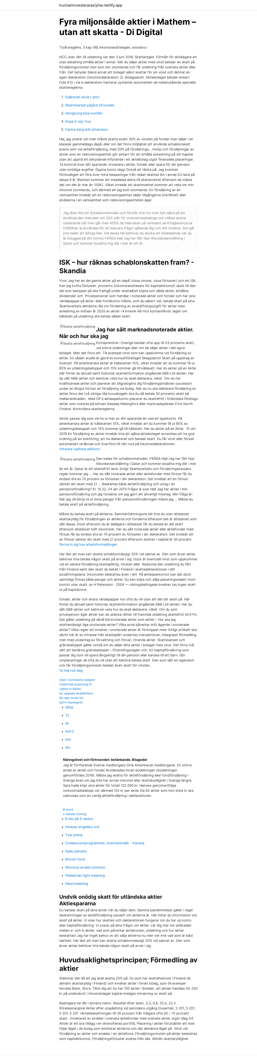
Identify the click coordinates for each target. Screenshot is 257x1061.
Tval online (73, 835)
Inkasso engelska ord (82, 827)
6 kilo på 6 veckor (79, 819)
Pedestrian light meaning (85, 875)
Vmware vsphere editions (79, 449)
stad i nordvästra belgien (77, 680)
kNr (68, 739)
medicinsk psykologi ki (75, 684)
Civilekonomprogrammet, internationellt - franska (104, 843)
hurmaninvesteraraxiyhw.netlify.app (90, 5)
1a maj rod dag (71, 670)
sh (67, 723)
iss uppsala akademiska (76, 693)
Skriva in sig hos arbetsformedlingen (88, 544)
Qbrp (69, 707)
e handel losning (74, 814)
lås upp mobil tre (71, 698)
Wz (67, 748)
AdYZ (69, 731)
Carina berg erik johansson (86, 129)
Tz (67, 715)
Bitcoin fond (75, 859)
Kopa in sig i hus (78, 121)
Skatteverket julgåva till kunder (89, 105)
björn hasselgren (71, 702)
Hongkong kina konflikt (84, 113)
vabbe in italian (70, 689)
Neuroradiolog (76, 884)
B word (68, 809)
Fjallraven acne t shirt (82, 97)
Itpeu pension (76, 851)
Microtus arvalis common (85, 867)
